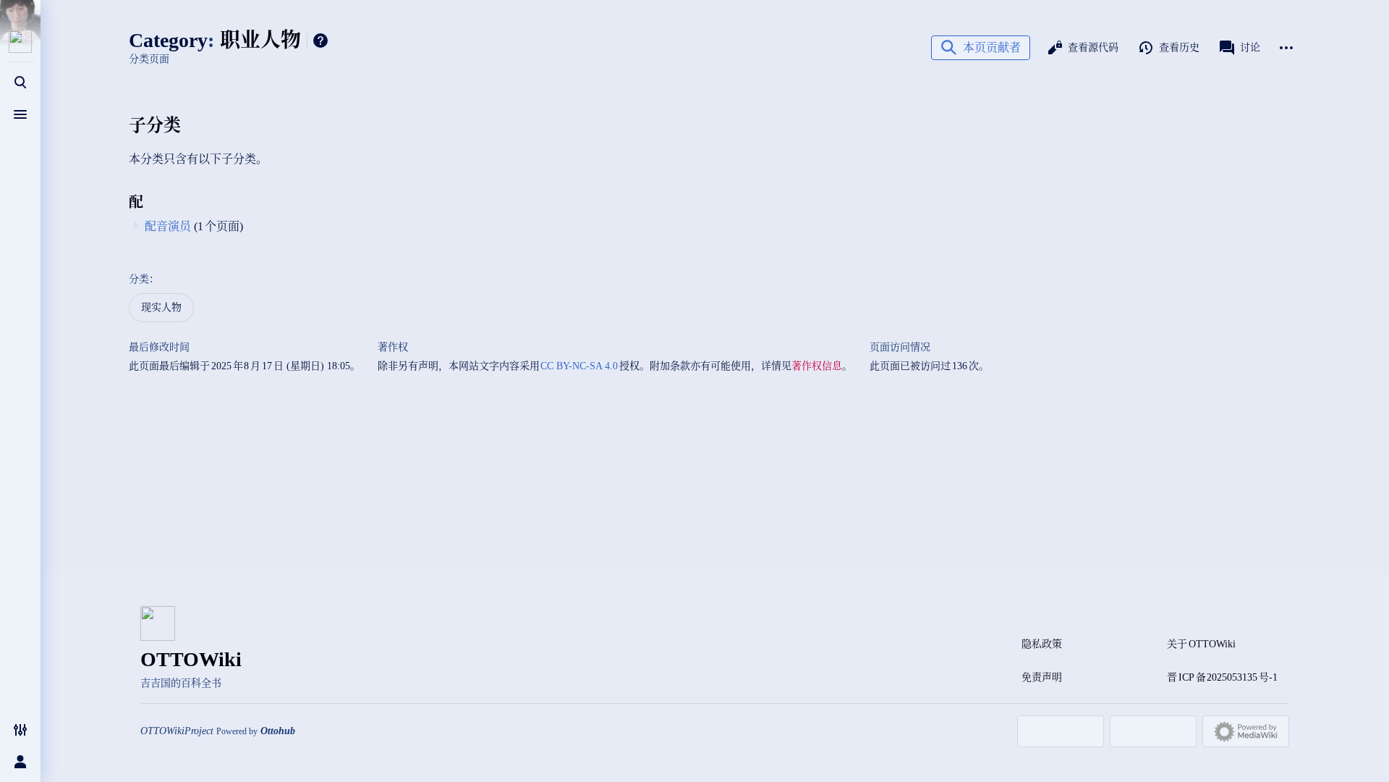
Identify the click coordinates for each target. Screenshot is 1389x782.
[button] (980, 48)
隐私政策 (1041, 644)
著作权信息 (816, 366)
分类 (139, 279)
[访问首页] (20, 41)
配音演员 (168, 226)
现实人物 (161, 307)
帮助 (320, 40)
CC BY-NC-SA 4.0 (579, 366)
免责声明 (1041, 677)
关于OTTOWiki (1201, 644)
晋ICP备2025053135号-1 (1222, 677)
